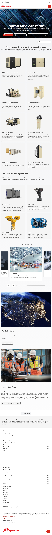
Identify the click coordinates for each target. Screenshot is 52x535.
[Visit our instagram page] (17, 506)
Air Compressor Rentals (8, 465)
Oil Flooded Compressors (9, 436)
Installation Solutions (7, 467)
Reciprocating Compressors (9, 433)
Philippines (5, 492)
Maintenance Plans (7, 456)
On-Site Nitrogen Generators (9, 442)
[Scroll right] (13, 285)
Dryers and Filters (7, 440)
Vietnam (5, 498)
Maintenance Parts (7, 469)
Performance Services (8, 458)
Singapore (5, 494)
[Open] (49, 6)
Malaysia (5, 490)
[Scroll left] (8, 285)
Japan (4, 500)
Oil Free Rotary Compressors (9, 435)
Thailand (5, 496)
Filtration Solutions (7, 460)
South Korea (6, 502)
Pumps (4, 444)
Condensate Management (9, 463)
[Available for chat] (48, 531)
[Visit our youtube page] (14, 506)
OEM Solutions (6, 450)
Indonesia (5, 488)
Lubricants (5, 461)
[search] (49, 2)
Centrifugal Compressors (8, 438)
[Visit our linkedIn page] (10, 506)
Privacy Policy (6, 518)
